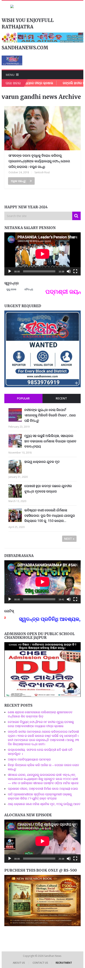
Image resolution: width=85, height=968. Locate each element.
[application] (42, 253)
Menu (10, 75)
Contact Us (40, 962)
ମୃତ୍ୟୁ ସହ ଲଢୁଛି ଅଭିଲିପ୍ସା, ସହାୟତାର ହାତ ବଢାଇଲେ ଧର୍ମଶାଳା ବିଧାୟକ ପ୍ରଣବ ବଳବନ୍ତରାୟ (50, 441)
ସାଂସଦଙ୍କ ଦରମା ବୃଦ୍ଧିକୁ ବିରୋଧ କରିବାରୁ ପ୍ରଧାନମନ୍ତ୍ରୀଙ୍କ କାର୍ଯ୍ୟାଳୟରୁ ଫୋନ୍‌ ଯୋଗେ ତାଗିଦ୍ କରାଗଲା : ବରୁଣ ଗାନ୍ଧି (39, 161)
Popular (23, 398)
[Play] (10, 271)
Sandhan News (53, 956)
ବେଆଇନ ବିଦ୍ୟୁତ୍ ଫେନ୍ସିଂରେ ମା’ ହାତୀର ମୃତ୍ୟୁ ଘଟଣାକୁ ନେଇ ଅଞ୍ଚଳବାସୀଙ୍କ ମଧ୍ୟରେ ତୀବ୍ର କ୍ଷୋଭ (41, 724)
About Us (19, 962)
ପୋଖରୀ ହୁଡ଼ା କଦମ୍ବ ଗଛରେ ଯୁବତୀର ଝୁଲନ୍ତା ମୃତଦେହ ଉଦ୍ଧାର (48, 489)
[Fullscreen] (75, 271)
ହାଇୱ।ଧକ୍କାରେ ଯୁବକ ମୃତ (42, 461)
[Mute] (69, 271)
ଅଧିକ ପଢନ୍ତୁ (18, 181)
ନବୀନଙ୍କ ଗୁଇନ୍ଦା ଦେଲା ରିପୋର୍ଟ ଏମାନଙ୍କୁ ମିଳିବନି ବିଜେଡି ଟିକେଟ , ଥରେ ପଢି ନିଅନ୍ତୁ (50, 415)
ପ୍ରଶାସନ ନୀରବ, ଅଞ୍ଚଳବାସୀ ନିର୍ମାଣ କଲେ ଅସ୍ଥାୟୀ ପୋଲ (43, 788)
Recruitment (64, 962)
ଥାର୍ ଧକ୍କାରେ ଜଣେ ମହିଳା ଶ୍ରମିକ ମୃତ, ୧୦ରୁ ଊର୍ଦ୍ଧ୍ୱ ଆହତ (44, 804)
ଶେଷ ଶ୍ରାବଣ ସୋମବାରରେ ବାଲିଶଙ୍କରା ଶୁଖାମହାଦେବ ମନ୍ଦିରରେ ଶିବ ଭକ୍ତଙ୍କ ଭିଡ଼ (40, 714)
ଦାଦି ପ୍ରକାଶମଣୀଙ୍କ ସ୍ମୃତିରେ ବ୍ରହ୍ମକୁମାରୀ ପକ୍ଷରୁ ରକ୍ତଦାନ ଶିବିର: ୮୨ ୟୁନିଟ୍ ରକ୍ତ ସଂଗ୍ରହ (40, 796)
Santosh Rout (42, 172)
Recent (61, 398)
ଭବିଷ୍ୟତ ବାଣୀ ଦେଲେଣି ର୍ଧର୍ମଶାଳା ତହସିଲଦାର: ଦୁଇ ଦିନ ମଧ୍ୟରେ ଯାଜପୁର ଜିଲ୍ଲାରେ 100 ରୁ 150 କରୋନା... (49, 515)
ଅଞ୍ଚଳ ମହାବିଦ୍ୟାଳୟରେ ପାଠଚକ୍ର (29, 759)
